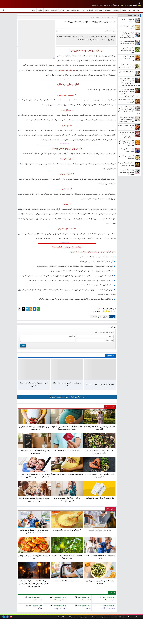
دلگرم (40, 608)
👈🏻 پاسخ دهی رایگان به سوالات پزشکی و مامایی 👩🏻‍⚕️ (67, 397)
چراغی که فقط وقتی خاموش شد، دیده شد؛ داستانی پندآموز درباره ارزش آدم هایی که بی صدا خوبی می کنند (34, 584)
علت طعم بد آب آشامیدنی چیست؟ (67, 581)
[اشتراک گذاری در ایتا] (30, 309)
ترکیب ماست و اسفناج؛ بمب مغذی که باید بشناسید (99, 582)
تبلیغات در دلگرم (106, 617)
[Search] (3, 10)
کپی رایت (94, 617)
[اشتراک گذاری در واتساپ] (38, 309)
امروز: (139, 5)
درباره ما (128, 617)
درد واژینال (94, 317)
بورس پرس (38, 599)
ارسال (23, 345)
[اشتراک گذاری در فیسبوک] (34, 309)
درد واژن (105, 317)
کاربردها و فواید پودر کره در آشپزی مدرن (67, 530)
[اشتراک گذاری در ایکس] (23, 309)
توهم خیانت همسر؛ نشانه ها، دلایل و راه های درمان (99, 556)
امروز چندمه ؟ (110, 599)
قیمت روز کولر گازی (108, 608)
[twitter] (3, 616)
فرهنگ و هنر (86, 599)
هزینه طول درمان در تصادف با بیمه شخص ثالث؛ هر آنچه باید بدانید (34, 531)
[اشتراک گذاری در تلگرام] (27, 309)
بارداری (100, 317)
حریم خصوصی (83, 617)
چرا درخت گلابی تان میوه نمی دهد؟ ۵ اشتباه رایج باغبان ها (67, 556)
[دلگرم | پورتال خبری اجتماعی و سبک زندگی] (138, 4)
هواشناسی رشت (60, 608)
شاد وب (88, 608)
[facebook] (7, 616)
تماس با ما (118, 617)
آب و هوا (71, 617)
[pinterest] (11, 616)
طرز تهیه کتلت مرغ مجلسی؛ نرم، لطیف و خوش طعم (34, 556)
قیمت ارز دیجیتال (59, 599)
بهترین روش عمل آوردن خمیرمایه (99, 530)
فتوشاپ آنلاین (60, 617)
